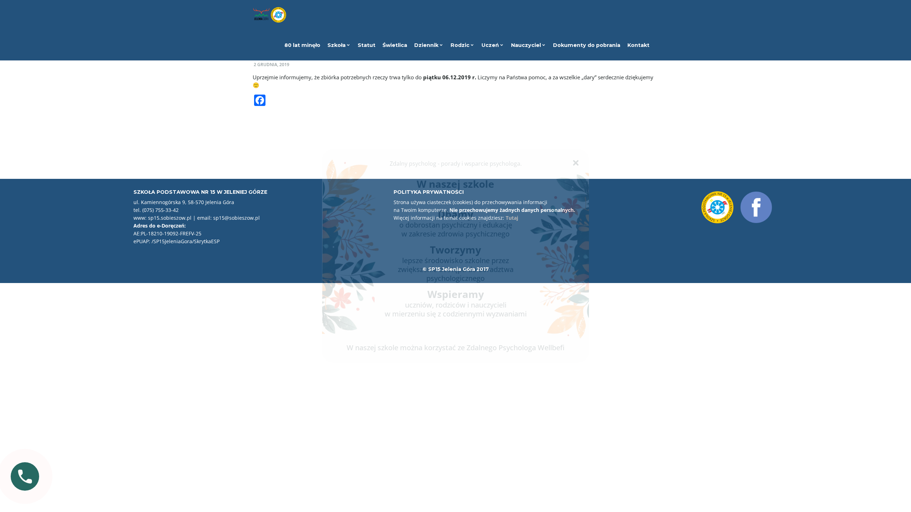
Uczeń (490, 45)
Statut (366, 45)
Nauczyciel (526, 45)
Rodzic (461, 45)
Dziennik (427, 45)
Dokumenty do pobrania (586, 45)
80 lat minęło (302, 45)
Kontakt (638, 45)
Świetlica (395, 45)
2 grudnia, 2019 (271, 65)
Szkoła (337, 45)
